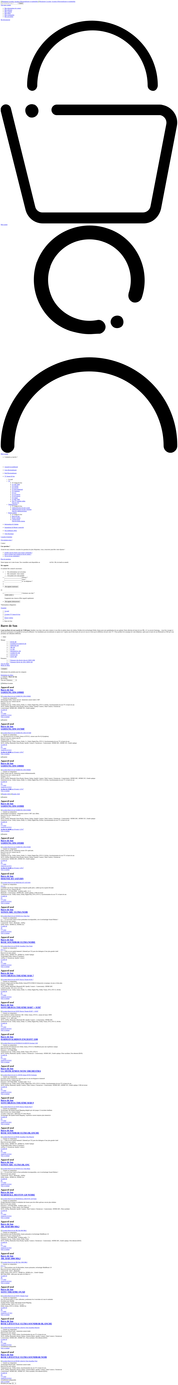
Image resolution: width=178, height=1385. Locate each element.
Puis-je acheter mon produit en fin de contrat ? (17, 554)
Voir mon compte (6, 5)
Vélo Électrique (9, 534)
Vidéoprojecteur (13, 504)
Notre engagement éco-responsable (18, 462)
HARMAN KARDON (18, 644)
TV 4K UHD (16, 484)
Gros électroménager (10, 470)
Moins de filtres (5, 665)
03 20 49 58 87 (44, 562)
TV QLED (15, 488)
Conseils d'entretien (6, 537)
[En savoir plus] (10, 794)
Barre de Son (16, 516)
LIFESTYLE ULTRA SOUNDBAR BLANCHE (26, 1322)
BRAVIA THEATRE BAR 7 (17, 974)
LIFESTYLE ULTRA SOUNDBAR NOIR (24, 1355)
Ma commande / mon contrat (15, 574)
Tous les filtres (5, 664)
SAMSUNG (15, 653)
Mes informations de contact (12, 8)
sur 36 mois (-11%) (12, 789)
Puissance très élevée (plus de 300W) (22, 660)
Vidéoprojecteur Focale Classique (22, 509)
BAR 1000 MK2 (10, 1257)
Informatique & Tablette (11, 524)
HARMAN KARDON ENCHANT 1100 (19, 1038)
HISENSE (14, 645)
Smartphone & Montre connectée (14, 527)
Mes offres (7, 13)
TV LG (14, 493)
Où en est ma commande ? (12, 556)
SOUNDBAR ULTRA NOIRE (18, 940)
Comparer (4, 668)
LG (12, 649)
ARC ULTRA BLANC (15, 1163)
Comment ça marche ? (14, 459)
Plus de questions (6, 559)
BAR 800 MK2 (10, 1225)
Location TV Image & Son (12, 614)
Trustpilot (3, 608)
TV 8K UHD (16, 499)
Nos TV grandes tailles (18, 501)
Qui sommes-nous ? (6, 540)
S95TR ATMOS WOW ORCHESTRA (21, 1069)
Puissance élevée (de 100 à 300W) (21, 662)
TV (9, 481)
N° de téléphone (27, 581)
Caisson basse (16, 519)
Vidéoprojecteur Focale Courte (21, 508)
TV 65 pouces (16, 496)
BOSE (13, 642)
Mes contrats (8, 11)
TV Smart (15, 498)
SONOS (13, 655)
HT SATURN (12, 877)
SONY (13, 656)
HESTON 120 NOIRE (18, 1193)
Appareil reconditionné (11, 467)
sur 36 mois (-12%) (12, 829)
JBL (12, 647)
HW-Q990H (12, 691)
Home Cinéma (12, 513)
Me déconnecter (5, 20)
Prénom (25, 577)
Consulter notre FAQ (14, 464)
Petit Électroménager (10, 473)
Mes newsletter (8, 16)
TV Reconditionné (17, 489)
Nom (24, 579)
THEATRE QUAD (13, 1290)
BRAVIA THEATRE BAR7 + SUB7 (21, 1006)
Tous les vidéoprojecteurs (19, 511)
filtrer (4, 637)
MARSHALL (15, 651)
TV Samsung (16, 491)
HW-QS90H (12, 804)
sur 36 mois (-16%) (12, 752)
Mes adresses (8, 10)
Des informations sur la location (16, 572)
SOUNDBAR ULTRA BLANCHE (20, 1131)
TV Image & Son (9, 476)
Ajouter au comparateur (10, 698)
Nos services (12, 460)
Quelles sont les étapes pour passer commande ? (18, 552)
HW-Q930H (12, 841)
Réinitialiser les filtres (7, 675)
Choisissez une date (28, 593)
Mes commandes (9, 15)
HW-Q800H (12, 764)
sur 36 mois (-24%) (12, 868)
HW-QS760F (13, 727)
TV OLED (15, 486)
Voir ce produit (5, 717)
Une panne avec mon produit (15, 575)
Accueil (10, 479)
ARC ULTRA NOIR (14, 910)
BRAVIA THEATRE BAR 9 (17, 1101)
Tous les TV (15, 503)
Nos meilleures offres (10, 530)
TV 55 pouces (16, 494)
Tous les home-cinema (18, 521)
